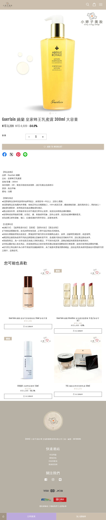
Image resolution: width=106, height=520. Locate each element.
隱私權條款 (43, 506)
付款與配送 (53, 461)
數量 (4, 135)
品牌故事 (63, 506)
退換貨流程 (53, 464)
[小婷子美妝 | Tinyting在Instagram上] (53, 481)
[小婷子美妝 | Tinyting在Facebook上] (46, 481)
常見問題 (53, 455)
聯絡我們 (54, 506)
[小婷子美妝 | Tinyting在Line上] (60, 481)
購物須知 (53, 458)
